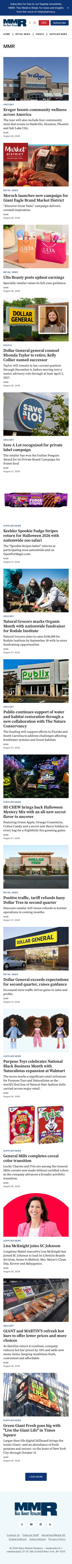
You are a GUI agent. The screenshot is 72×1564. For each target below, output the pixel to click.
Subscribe (59, 22)
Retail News (22, 34)
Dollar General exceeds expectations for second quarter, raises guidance (36, 982)
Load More (36, 1476)
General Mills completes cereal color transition (31, 1158)
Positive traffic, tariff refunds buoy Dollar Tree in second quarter (34, 900)
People (7, 345)
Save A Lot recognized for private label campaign (32, 447)
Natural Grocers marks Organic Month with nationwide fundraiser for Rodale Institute (34, 626)
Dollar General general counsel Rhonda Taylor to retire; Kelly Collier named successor (31, 355)
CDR (44, 22)
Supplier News (58, 34)
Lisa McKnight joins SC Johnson (31, 1245)
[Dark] (30, 22)
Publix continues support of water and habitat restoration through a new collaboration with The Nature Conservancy (34, 719)
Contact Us (13, 1535)
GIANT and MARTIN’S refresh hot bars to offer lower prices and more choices (34, 1335)
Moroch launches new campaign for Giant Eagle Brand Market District (35, 198)
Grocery (8, 104)
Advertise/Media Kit (53, 1535)
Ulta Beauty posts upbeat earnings (33, 277)
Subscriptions (37, 1539)
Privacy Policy (57, 1539)
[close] (68, 8)
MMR (6, 132)
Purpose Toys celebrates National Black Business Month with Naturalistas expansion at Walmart (34, 1065)
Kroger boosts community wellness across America (35, 112)
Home (6, 34)
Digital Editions (18, 1539)
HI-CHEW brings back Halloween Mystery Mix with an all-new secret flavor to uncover (34, 811)
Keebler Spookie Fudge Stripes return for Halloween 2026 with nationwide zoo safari (31, 535)
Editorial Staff (31, 1535)
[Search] (34, 22)
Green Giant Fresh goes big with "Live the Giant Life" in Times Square (32, 1430)
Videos (40, 34)
